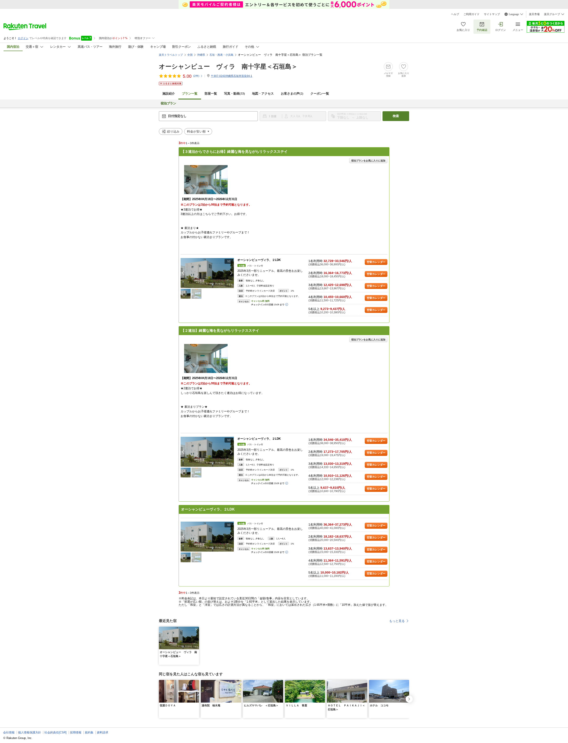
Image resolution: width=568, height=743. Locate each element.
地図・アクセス (263, 93)
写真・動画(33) (234, 93)
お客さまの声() (292, 93)
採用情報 (75, 732)
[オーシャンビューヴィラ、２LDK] (207, 273)
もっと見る (397, 621)
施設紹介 (168, 93)
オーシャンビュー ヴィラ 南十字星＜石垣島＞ (228, 66)
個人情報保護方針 (29, 732)
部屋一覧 (211, 93)
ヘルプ (455, 14)
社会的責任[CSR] (55, 732)
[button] (231, 273)
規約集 (89, 732)
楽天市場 (534, 14)
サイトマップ (492, 14)
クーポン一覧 (319, 93)
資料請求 (102, 732)
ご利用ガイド (471, 14)
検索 (396, 116)
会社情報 (9, 732)
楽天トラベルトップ (171, 54)
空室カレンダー (376, 262)
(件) (196, 76)
